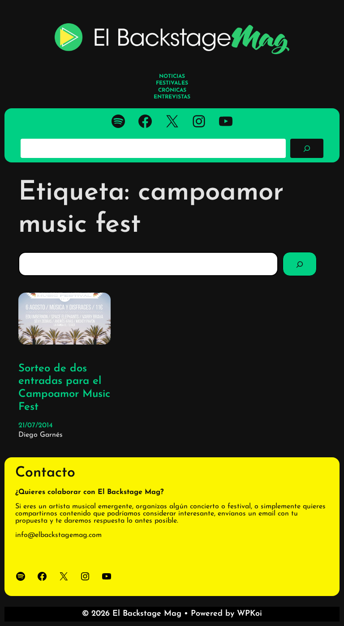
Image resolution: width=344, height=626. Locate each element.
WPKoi (249, 614)
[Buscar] (306, 148)
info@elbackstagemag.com (58, 535)
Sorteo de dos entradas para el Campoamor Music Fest (64, 388)
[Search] (300, 264)
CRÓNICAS (172, 90)
